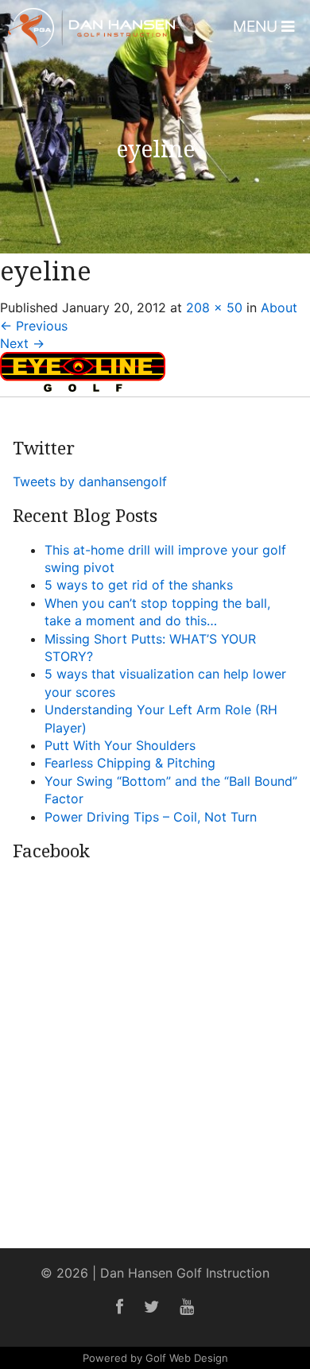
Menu (257, 26)
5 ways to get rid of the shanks (139, 585)
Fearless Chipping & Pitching (130, 763)
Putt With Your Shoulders (120, 745)
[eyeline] (82, 387)
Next (22, 343)
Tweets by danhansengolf (90, 481)
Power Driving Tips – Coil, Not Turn (151, 817)
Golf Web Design (186, 1358)
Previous (34, 326)
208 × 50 (214, 307)
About (279, 307)
